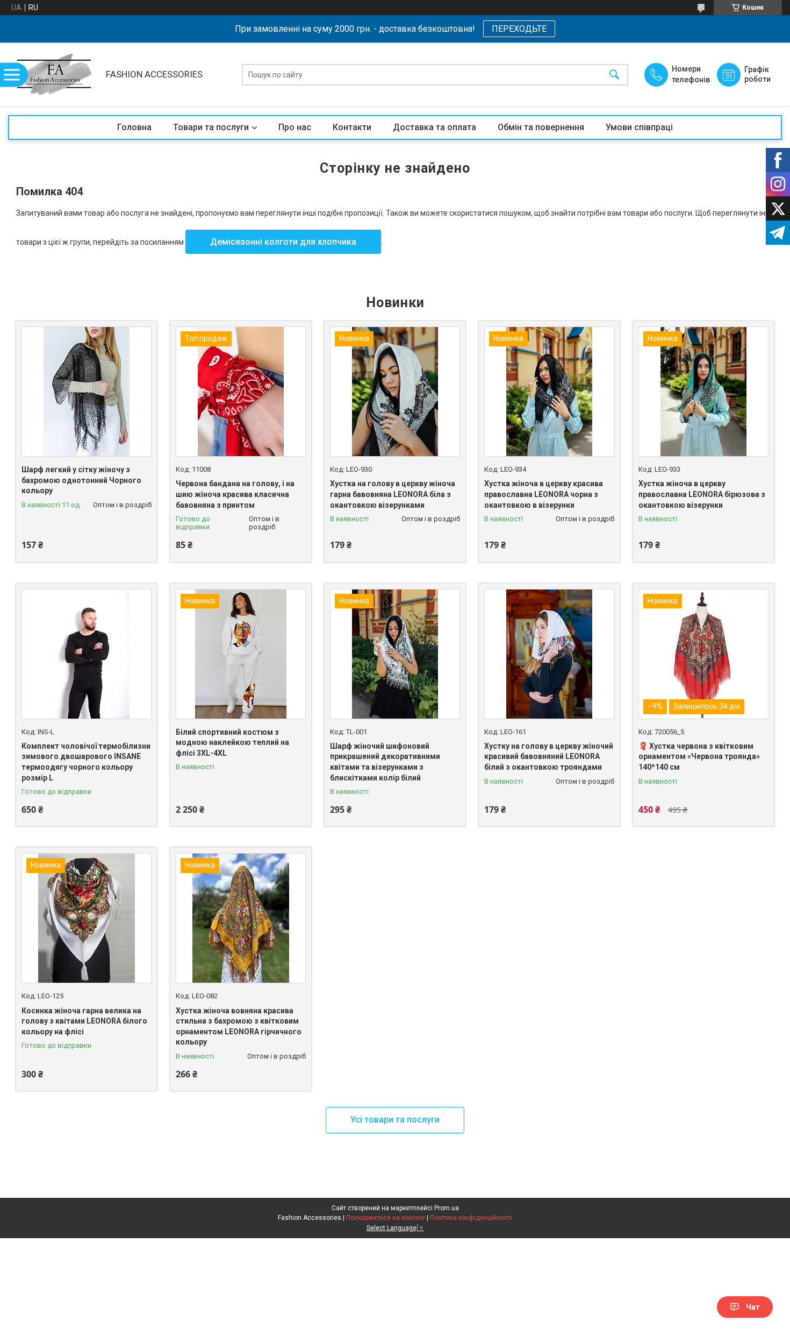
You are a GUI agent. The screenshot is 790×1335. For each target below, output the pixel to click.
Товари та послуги (211, 127)
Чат (753, 1307)
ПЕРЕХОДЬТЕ (519, 29)
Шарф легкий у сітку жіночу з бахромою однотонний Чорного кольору (81, 480)
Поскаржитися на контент (385, 1218)
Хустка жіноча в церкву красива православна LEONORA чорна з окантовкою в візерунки (543, 494)
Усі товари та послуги (395, 1119)
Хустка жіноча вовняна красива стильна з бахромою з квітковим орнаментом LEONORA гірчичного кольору (238, 1026)
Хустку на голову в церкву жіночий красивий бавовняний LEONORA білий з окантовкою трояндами (548, 756)
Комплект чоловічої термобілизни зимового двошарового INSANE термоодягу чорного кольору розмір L (85, 762)
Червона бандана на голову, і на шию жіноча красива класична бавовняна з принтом (235, 494)
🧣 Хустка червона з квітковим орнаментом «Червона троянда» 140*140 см (699, 756)
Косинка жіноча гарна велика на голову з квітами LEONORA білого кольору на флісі (84, 1021)
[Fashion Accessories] (54, 74)
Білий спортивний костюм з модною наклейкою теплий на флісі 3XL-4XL (232, 742)
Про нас (294, 127)
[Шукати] (614, 74)
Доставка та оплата (434, 127)
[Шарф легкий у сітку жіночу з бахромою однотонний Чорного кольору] (86, 391)
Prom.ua (446, 1208)
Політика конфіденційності (471, 1218)
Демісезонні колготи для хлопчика (283, 242)
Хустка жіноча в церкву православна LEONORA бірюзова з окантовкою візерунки (701, 494)
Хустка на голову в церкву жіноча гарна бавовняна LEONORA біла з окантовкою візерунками (392, 494)
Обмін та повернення (541, 127)
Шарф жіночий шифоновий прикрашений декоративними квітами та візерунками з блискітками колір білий (385, 762)
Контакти (352, 127)
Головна (134, 127)
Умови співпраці (639, 127)
